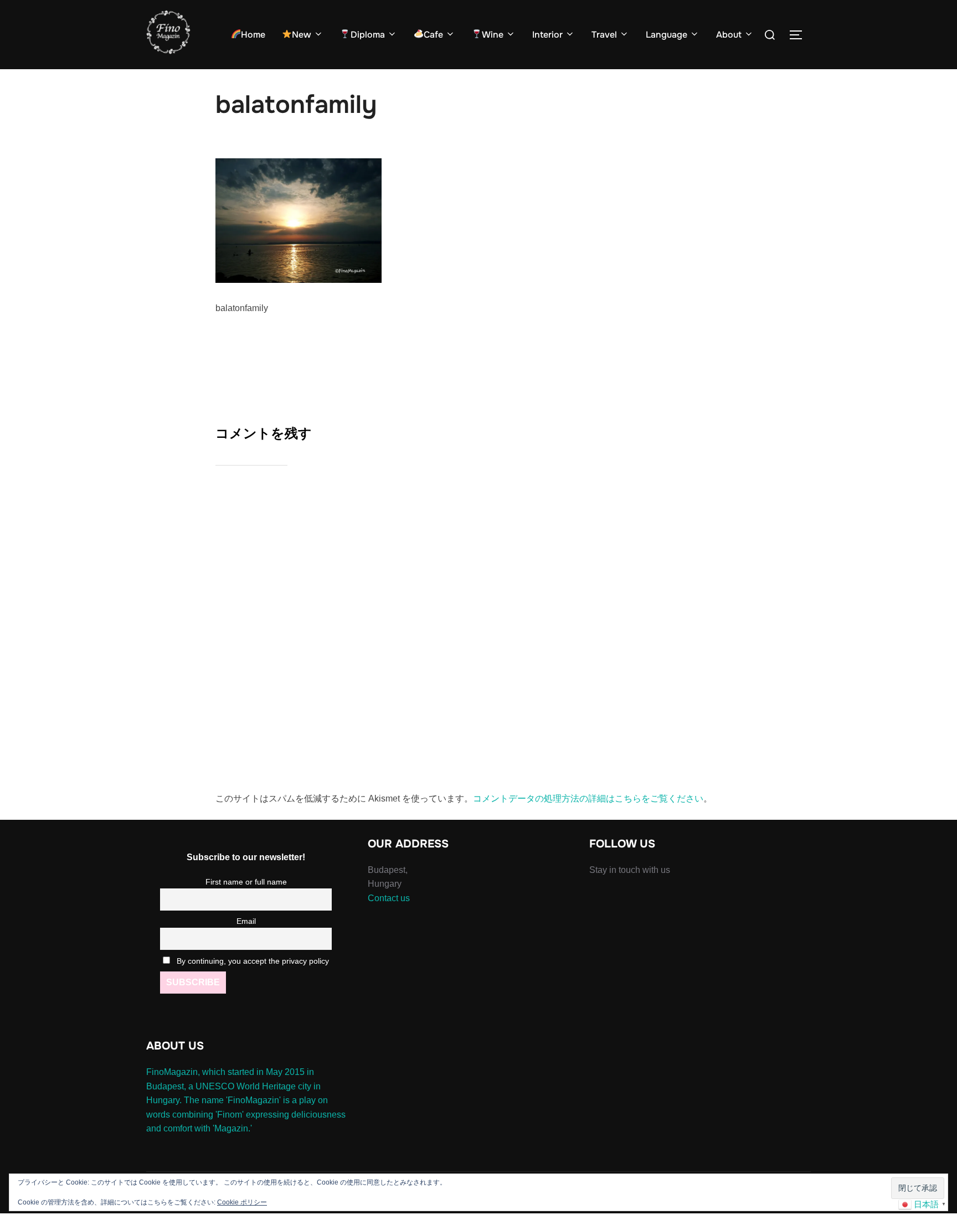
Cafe (433, 34)
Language (666, 34)
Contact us (389, 898)
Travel (604, 34)
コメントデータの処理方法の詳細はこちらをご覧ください (588, 798)
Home (253, 34)
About (729, 34)
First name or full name (246, 881)
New (301, 34)
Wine (492, 34)
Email (246, 921)
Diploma (368, 34)
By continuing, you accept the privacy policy (251, 961)
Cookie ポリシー (242, 1202)
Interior (547, 34)
